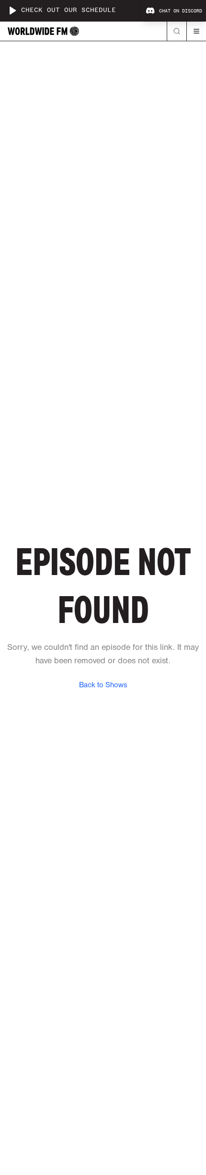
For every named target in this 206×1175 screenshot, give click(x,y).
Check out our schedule (68, 10)
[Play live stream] (12, 10)
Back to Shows (103, 685)
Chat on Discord (180, 11)
